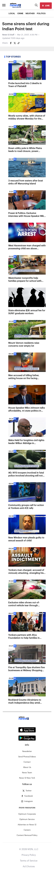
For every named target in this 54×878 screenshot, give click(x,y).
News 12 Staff (8, 35)
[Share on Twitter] (15, 43)
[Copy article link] (18, 43)
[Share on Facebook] (11, 43)
